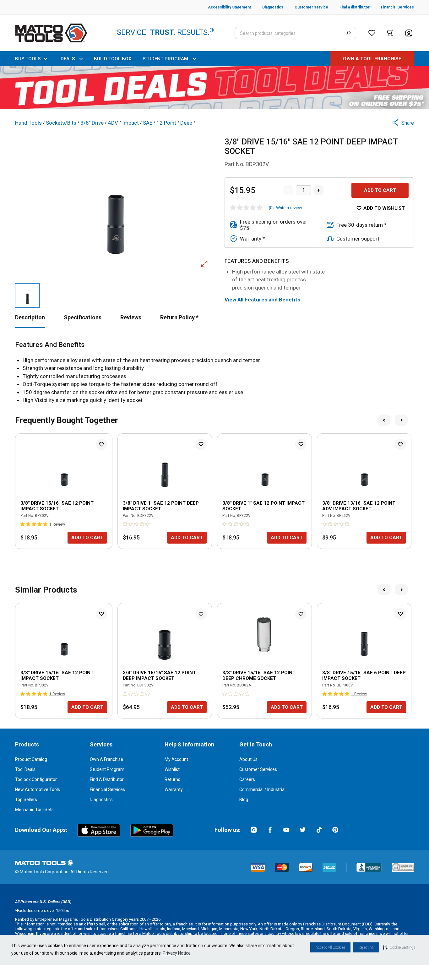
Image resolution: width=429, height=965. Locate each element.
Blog (243, 799)
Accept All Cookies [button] (330, 947)
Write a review (289, 208)
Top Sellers (26, 799)
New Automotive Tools (37, 789)
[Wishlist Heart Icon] (101, 444)
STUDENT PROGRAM (165, 59)
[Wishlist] (372, 33)
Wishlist (172, 769)
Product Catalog (31, 759)
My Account (176, 759)
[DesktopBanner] (214, 87)
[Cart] (390, 33)
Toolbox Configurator (36, 779)
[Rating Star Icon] (22, 524)
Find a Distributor (107, 779)
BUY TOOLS (28, 59)
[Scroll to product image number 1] (27, 295)
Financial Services (107, 789)
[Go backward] (383, 420)
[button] (399, 947)
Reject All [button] (366, 947)
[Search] (348, 32)
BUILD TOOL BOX (112, 59)
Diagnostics (101, 799)
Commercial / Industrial (262, 789)
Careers (247, 779)
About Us (248, 759)
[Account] (409, 33)
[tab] (30, 317)
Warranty (174, 789)
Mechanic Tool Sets (34, 809)
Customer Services (258, 769)
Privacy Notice (177, 953)
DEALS (68, 59)
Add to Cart (380, 190)
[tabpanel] (214, 372)
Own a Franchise (106, 759)
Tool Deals (25, 769)
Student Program (107, 769)
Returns (172, 779)
